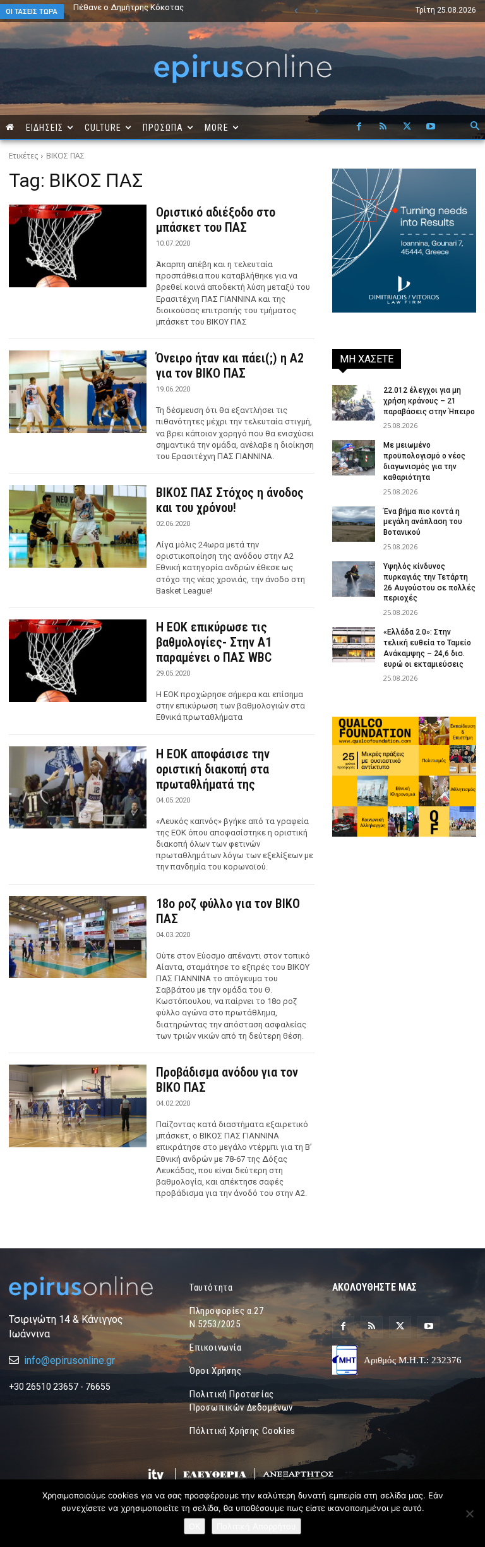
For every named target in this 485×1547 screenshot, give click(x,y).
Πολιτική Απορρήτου (256, 1526)
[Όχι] (469, 1513)
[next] (316, 11)
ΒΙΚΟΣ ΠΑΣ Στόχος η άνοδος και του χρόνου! (230, 500)
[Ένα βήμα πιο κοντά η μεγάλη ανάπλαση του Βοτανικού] (353, 524)
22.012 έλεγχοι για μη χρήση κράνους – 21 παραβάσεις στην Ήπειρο (429, 401)
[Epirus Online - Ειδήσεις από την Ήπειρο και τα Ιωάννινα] (81, 1288)
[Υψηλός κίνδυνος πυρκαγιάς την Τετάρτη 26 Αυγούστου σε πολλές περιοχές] (353, 579)
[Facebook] (359, 127)
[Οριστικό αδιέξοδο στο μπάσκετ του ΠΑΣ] (78, 246)
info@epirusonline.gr (69, 1360)
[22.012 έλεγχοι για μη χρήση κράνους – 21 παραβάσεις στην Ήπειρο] (353, 403)
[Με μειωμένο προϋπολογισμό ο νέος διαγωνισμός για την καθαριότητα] (353, 457)
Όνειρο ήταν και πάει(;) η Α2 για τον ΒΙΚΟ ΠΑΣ (230, 365)
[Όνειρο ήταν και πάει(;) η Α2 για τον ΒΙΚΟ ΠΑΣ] (78, 391)
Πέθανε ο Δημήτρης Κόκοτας (128, 7)
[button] (475, 127)
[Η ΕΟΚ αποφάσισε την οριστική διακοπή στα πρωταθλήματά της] (78, 787)
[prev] (296, 11)
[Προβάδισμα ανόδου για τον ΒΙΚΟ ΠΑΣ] (78, 1106)
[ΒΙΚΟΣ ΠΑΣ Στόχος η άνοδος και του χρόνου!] (78, 526)
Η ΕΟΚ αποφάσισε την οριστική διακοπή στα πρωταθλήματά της (213, 769)
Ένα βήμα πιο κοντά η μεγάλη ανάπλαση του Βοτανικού (155, 11)
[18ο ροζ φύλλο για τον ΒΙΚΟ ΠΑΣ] (78, 937)
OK (194, 1526)
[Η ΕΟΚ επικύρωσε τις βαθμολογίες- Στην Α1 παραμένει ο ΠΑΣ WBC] (78, 660)
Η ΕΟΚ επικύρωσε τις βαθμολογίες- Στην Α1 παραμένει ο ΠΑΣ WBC (214, 642)
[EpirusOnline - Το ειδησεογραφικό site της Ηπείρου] (242, 68)
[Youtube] (431, 127)
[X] (407, 127)
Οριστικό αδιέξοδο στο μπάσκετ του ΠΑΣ (215, 220)
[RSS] (383, 127)
